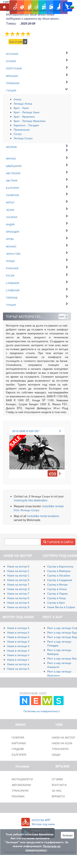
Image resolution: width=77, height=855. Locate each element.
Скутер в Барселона (60, 566)
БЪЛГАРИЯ (19, 754)
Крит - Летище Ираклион (30, 121)
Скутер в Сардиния (59, 580)
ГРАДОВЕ (18, 749)
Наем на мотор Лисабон (23, 589)
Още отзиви (16, 41)
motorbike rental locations (43, 516)
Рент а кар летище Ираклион (59, 673)
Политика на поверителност (41, 711)
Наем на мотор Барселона (24, 580)
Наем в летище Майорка (23, 628)
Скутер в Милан (57, 584)
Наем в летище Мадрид (22, 637)
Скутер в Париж (57, 593)
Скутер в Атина (57, 589)
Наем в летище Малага (22, 632)
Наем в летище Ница (21, 659)
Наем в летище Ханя (20, 650)
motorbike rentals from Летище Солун (39, 508)
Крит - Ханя (21, 108)
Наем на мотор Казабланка (24, 669)
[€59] (37, 449)
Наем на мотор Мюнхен (22, 602)
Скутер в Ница (56, 598)
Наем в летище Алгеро (22, 641)
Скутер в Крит (56, 602)
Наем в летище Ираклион (23, 655)
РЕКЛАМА (18, 796)
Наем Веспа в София (61, 607)
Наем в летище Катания (22, 646)
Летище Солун (23, 138)
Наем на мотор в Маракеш (24, 664)
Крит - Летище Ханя (26, 112)
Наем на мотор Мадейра (23, 598)
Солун (18, 134)
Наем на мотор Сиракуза (23, 575)
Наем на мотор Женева (22, 607)
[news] (42, 698)
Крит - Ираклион (24, 116)
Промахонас (22, 129)
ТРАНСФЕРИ (20, 790)
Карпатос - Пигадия (26, 125)
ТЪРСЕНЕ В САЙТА (59, 542)
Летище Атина (23, 103)
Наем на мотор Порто (21, 593)
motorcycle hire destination (30, 500)
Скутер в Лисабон (58, 575)
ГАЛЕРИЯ (18, 737)
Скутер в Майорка (58, 571)
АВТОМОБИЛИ (21, 785)
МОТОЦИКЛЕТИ (22, 779)
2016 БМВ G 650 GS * (26, 431)
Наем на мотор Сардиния (24, 571)
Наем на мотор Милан (21, 566)
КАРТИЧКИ (19, 743)
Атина (17, 99)
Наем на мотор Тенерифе (24, 584)
